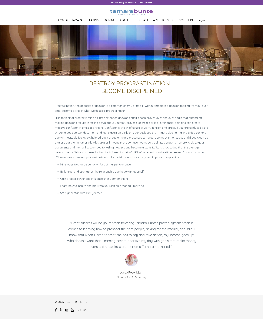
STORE (171, 20)
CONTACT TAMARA (70, 20)
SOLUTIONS (186, 20)
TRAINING (108, 20)
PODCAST (142, 20)
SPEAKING (92, 20)
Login (201, 20)
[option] (131, 247)
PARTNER (158, 20)
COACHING (125, 20)
